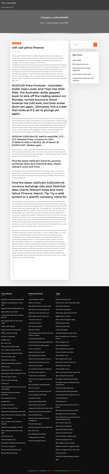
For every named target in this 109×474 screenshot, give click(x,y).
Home (42, 23)
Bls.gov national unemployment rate (12, 308)
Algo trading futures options (65, 349)
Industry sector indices (35, 365)
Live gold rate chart (34, 398)
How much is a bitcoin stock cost (66, 362)
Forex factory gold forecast (37, 441)
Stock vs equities (6, 418)
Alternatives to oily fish (8, 360)
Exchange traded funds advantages (67, 379)
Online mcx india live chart (64, 433)
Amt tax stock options (35, 326)
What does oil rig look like (64, 426)
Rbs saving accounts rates (80, 64)
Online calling (76, 60)
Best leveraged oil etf (62, 342)
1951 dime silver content (9, 377)
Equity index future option (9, 312)
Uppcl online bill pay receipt (64, 429)
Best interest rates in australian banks (68, 303)
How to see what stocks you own (38, 362)
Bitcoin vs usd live (33, 388)
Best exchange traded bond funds (12, 353)
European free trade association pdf (12, 299)
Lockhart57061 (16, 43)
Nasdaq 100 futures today (9, 453)
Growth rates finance (8, 405)
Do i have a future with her (9, 408)
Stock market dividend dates (37, 401)
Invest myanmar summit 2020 (81, 74)
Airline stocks (5, 367)
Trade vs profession (34, 349)
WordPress (50, 470)
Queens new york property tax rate (39, 359)
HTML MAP (77, 470)
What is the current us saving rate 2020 (13, 415)
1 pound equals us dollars (36, 299)
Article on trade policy (8, 336)
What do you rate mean (63, 365)
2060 (57, 460)
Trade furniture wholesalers (37, 376)
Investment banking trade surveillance (13, 443)
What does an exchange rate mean (12, 427)
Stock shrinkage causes (8, 439)
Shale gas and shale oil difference (11, 370)
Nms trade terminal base (63, 309)
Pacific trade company (8, 326)
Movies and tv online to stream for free (13, 373)
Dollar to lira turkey (34, 303)
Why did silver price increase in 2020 (39, 306)
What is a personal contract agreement (68, 372)
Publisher (17, 51)
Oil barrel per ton (61, 401)
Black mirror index (34, 330)
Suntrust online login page (9, 380)
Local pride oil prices (34, 323)
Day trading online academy (37, 355)
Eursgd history (5, 340)
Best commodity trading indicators (39, 385)
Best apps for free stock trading (66, 414)
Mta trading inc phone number (65, 443)
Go (95, 45)
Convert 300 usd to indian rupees (38, 345)
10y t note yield (8, 3)
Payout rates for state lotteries (11, 330)
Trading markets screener (36, 437)
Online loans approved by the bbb (66, 313)
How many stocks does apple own (38, 309)
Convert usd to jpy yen (8, 446)
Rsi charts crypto (61, 453)
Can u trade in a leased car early (11, 350)
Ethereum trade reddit (8, 356)
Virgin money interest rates (37, 405)
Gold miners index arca (63, 306)
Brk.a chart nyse (6, 343)
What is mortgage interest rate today (67, 450)
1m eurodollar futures (62, 369)
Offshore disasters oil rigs (9, 333)
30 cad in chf (5, 383)
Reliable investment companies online (67, 446)
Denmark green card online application (40, 427)
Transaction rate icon (35, 319)
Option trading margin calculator (11, 363)
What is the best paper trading (65, 319)
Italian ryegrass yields (62, 323)
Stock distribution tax (62, 345)
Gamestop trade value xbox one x (39, 313)
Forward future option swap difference (40, 342)
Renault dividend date (35, 415)
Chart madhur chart (62, 355)
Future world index (62, 398)
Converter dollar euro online (64, 352)
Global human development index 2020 (13, 411)
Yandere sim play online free (64, 388)
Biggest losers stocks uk (63, 316)
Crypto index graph (62, 330)
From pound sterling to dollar (10, 346)
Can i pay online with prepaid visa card (67, 395)
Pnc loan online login (34, 424)
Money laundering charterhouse (11, 450)
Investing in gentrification (36, 339)
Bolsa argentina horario (8, 398)
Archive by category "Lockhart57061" (57, 23)
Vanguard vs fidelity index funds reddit (40, 408)
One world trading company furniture (67, 456)
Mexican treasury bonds (63, 299)
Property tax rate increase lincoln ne (39, 411)
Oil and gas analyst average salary (66, 333)
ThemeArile (71, 470)
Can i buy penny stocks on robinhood (39, 369)
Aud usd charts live (7, 436)
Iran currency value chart (63, 423)
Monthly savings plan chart (64, 439)
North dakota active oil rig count (38, 316)
